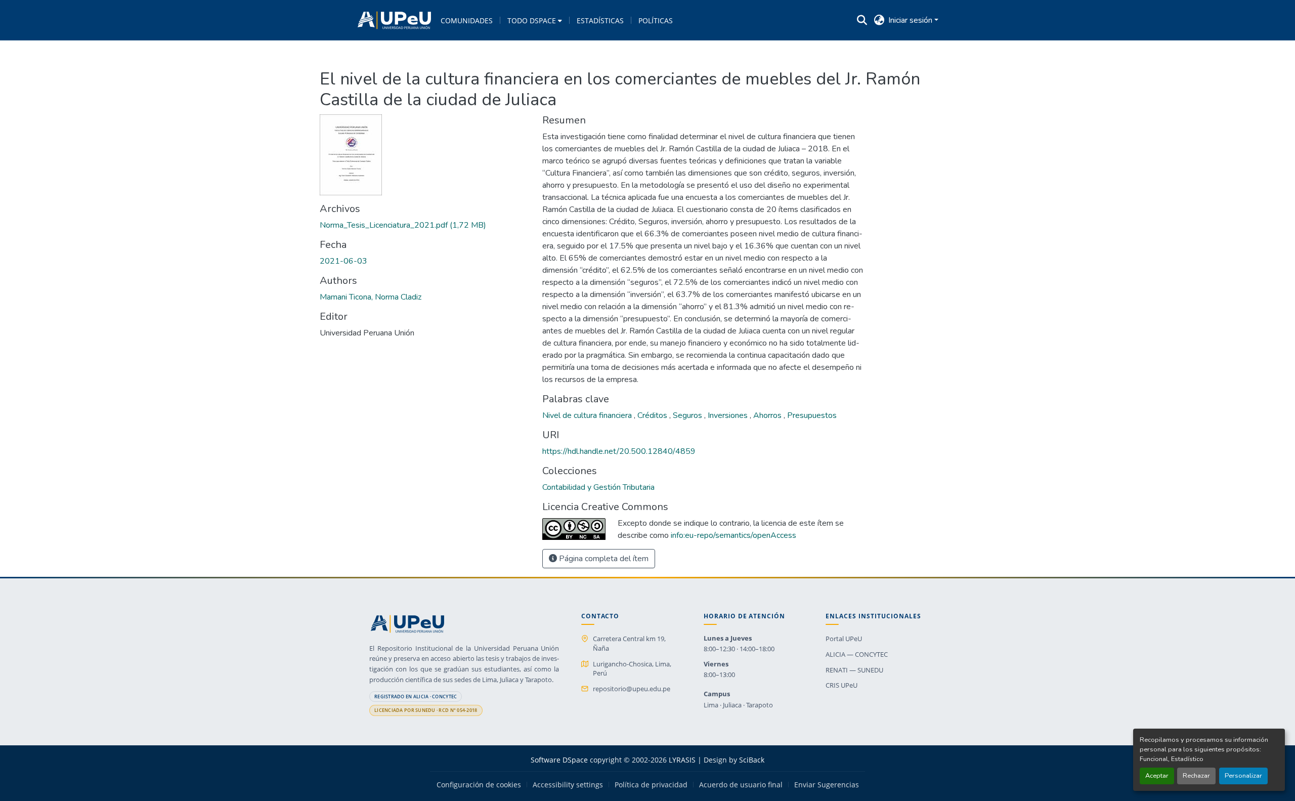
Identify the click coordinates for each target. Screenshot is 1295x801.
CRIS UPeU (841, 685)
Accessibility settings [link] (568, 784)
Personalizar (1243, 775)
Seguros (688, 415)
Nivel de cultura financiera (588, 415)
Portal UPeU (844, 638)
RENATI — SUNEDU (854, 669)
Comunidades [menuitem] (467, 20)
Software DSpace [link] (559, 760)
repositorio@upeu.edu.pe (631, 688)
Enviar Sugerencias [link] (826, 784)
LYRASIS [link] (682, 760)
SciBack (751, 760)
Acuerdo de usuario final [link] (741, 784)
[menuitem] (534, 20)
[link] (425, 225)
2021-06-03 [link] (343, 261)
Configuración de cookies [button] (479, 784)
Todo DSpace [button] (531, 20)
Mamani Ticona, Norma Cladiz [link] (370, 297)
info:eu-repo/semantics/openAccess (733, 535)
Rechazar (1196, 775)
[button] (394, 20)
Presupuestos (812, 415)
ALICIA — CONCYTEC (857, 654)
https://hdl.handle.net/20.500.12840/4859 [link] (619, 451)
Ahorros (768, 415)
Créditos (653, 415)
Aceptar (1157, 775)
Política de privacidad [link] (651, 784)
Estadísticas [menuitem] (600, 20)
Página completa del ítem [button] (603, 558)
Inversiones (729, 415)
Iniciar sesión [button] (911, 20)
